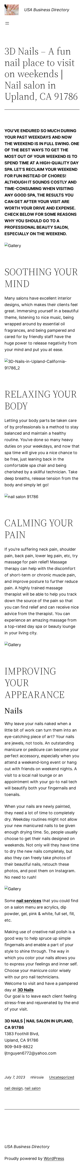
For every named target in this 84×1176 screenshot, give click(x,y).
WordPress (54, 1158)
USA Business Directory (46, 9)
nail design (13, 1088)
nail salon (33, 1088)
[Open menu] (7, 23)
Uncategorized (61, 1077)
